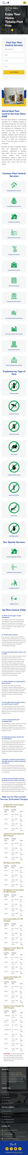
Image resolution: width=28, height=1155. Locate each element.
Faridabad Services (8, 1122)
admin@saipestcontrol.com (11, 1138)
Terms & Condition (8, 1103)
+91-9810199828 (8, 1134)
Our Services (7, 1097)
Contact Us (6, 1094)
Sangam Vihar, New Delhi (10, 1130)
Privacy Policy (7, 1100)
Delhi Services (7, 1111)
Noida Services (7, 1116)
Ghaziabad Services (9, 1119)
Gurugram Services (8, 1114)
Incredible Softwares (17, 1152)
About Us (6, 1092)
